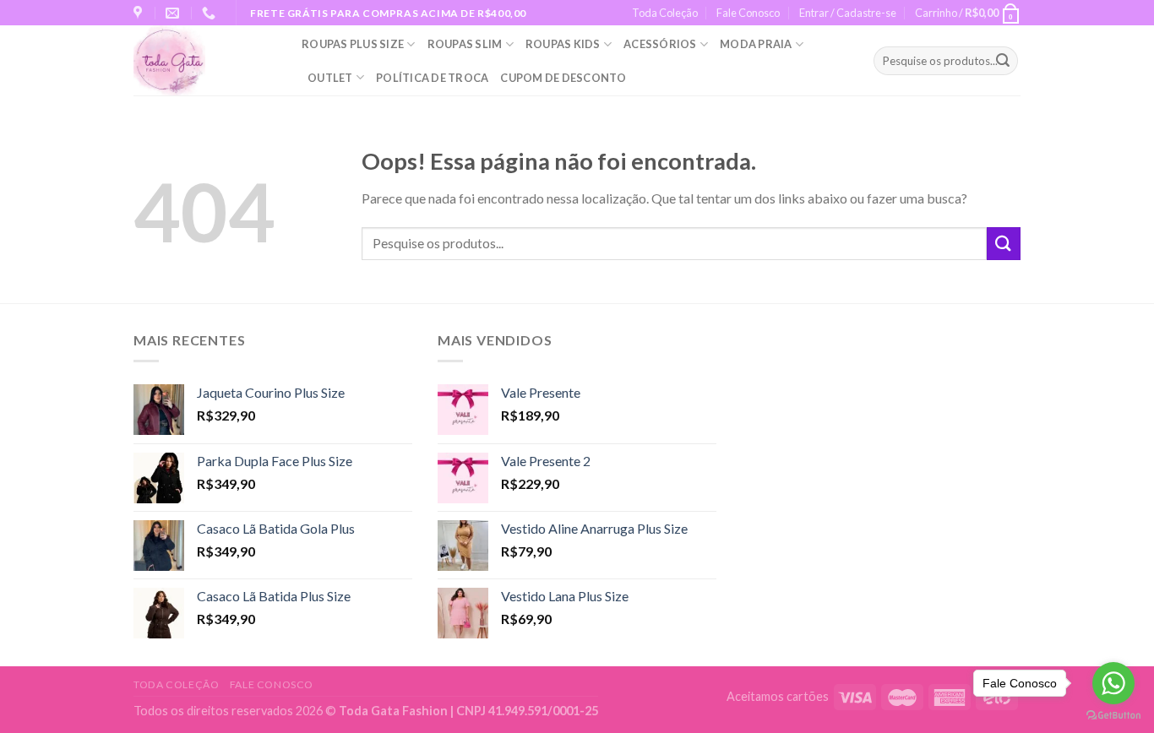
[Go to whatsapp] (1113, 683)
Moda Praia (756, 44)
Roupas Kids (563, 44)
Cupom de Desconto (563, 77)
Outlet (330, 77)
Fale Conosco (748, 12)
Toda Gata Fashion (394, 710)
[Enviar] (1002, 60)
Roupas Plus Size (353, 44)
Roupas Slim (465, 44)
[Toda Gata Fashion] (204, 60)
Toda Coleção (665, 12)
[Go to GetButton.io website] (1113, 715)
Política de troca (432, 77)
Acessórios (660, 44)
